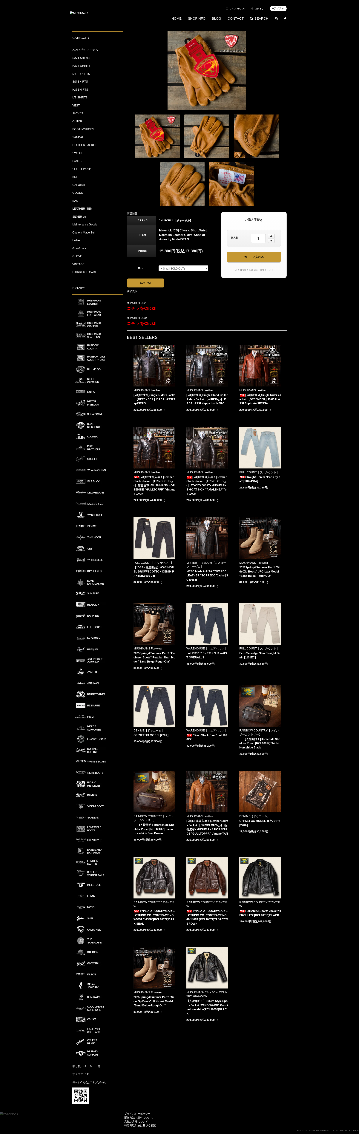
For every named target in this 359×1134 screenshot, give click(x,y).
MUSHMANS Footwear (253, 562)
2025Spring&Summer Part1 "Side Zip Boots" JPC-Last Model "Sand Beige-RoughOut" (259, 571)
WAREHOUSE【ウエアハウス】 (206, 648)
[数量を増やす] (271, 236)
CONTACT (236, 18)
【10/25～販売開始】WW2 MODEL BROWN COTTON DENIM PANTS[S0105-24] (154, 571)
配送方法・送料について (138, 1117)
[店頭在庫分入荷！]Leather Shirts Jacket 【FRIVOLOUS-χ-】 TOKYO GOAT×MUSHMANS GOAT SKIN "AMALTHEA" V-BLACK (206, 485)
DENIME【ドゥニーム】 (149, 730)
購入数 (234, 237)
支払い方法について (136, 1121)
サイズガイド (80, 1074)
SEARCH (261, 18)
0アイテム (278, 8)
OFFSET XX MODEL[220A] (151, 735)
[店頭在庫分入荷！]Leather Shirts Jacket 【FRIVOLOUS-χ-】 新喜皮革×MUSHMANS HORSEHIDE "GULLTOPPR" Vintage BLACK (154, 485)
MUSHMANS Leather (147, 390)
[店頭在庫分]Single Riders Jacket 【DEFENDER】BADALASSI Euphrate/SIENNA (260, 399)
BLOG (216, 18)
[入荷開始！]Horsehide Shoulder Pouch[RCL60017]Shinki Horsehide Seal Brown (154, 829)
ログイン (259, 8)
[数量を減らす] (271, 241)
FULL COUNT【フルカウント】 (259, 472)
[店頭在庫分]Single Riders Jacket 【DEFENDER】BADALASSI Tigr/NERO (154, 399)
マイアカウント (237, 8)
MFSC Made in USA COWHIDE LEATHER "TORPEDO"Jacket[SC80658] (207, 575)
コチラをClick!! (142, 308)
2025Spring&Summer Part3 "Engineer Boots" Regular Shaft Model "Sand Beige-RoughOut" (154, 657)
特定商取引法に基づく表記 (140, 1125)
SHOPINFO (196, 18)
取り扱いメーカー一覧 (86, 1066)
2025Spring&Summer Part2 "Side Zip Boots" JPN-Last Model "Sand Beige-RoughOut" (154, 1001)
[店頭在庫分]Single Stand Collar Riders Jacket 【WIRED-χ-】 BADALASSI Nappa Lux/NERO (207, 399)
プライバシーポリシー (137, 1113)
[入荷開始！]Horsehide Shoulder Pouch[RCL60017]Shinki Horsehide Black (259, 743)
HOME (176, 18)
